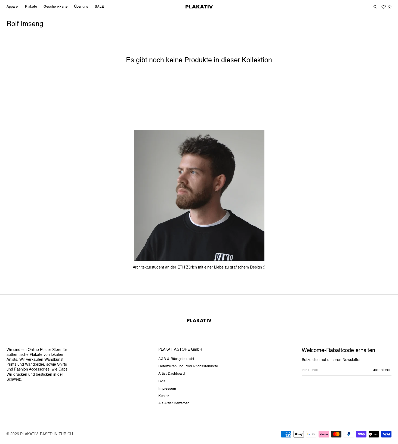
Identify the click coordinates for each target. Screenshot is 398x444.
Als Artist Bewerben (173, 403)
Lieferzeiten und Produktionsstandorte (188, 366)
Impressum (167, 388)
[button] (375, 7)
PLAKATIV (29, 434)
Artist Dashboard (171, 373)
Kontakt (164, 396)
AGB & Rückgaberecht (176, 359)
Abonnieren (381, 370)
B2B (161, 381)
